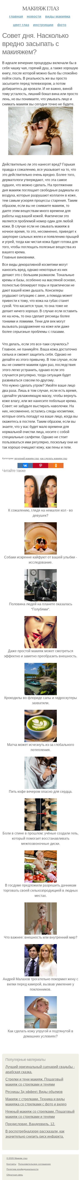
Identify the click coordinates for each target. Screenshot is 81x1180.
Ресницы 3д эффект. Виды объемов (34, 1092)
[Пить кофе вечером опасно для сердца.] (40, 786)
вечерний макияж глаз (26, 458)
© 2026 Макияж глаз (16, 1158)
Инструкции (43, 24)
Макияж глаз (40, 8)
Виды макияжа (57, 16)
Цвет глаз (21, 24)
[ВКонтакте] (25, 465)
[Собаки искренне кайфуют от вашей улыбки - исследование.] (40, 551)
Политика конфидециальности (22, 1169)
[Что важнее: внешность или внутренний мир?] (40, 932)
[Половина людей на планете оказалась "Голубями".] (40, 598)
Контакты (11, 1163)
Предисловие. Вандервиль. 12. (30, 1124)
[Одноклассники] (56, 465)
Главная (16, 16)
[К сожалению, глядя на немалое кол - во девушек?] (40, 504)
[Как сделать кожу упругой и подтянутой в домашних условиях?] (40, 1025)
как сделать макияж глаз (53, 458)
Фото (61, 24)
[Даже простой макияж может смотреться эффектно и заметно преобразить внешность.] (40, 645)
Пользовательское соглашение (34, 1163)
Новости (34, 16)
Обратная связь (14, 1174)
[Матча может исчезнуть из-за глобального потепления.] (40, 739)
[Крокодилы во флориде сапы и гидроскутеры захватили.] (40, 692)
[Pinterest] (40, 465)
